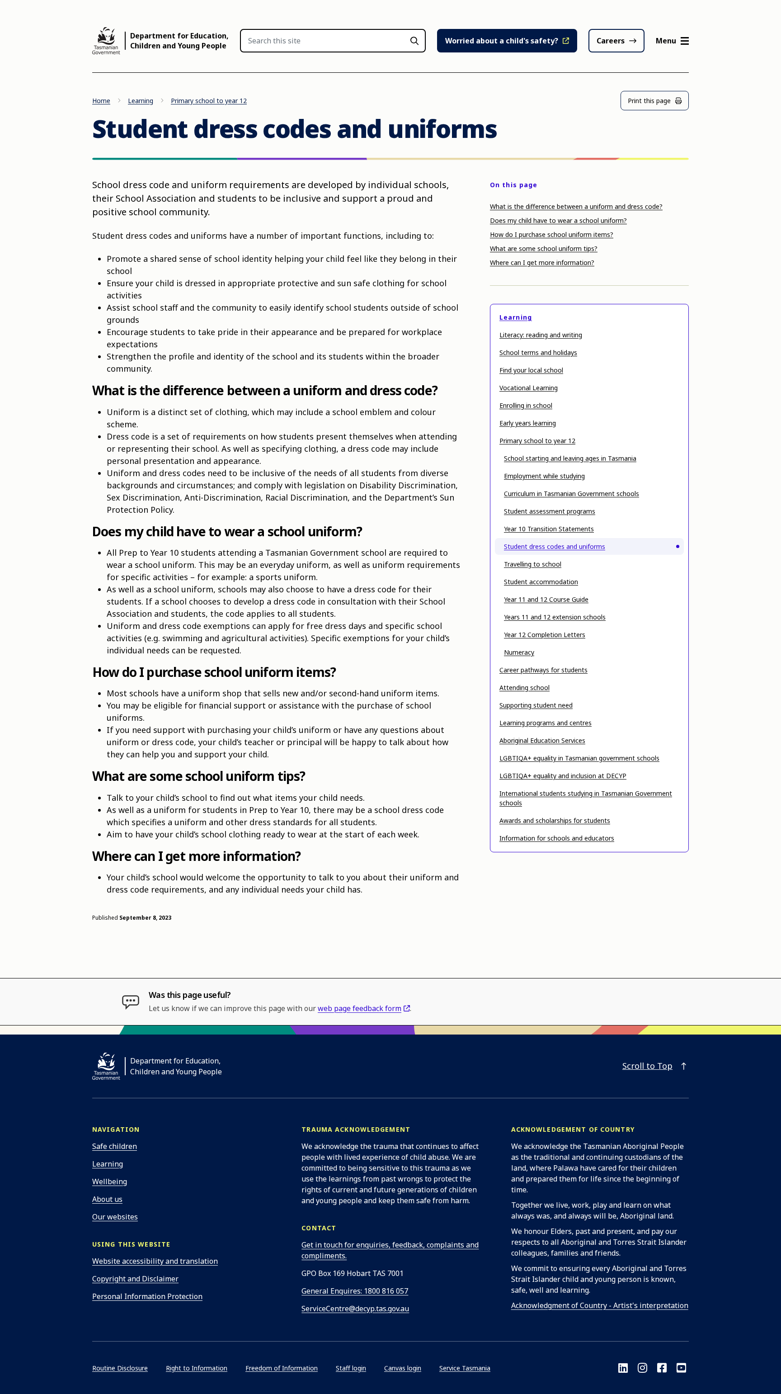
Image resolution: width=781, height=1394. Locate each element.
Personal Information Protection (147, 1296)
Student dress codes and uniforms (554, 546)
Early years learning (527, 423)
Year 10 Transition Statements (549, 529)
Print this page (649, 100)
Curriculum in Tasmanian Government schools (571, 493)
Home (101, 100)
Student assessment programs (549, 511)
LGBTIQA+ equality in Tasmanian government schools (579, 758)
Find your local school (531, 370)
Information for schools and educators (556, 838)
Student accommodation (541, 581)
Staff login (351, 1368)
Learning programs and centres (545, 722)
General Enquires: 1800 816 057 (354, 1291)
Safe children (114, 1146)
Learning (140, 100)
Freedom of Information (281, 1368)
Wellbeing (109, 1181)
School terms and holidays (538, 352)
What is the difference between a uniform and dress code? (576, 206)
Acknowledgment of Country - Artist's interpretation (599, 1305)
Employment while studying (544, 476)
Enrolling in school (525, 405)
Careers (611, 41)
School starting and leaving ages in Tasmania (570, 458)
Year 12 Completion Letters (544, 634)
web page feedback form (359, 1008)
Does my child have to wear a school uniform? (558, 220)
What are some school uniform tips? (544, 248)
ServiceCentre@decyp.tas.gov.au (355, 1309)
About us (107, 1199)
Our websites (115, 1217)
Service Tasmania (464, 1368)
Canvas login (402, 1368)
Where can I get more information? (542, 262)
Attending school (524, 687)
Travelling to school (532, 564)
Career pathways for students (543, 670)
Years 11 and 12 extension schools (555, 617)
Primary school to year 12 (209, 100)
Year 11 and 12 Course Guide (546, 599)
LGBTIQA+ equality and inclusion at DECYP (562, 775)
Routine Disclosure (120, 1368)
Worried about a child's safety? (501, 41)
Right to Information (196, 1368)
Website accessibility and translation (155, 1261)
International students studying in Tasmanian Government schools (585, 798)
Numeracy (519, 652)
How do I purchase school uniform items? (551, 234)
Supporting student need (536, 705)
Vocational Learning (528, 387)
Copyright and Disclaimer (135, 1279)
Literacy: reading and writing (540, 335)
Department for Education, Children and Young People (179, 41)
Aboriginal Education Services (542, 740)
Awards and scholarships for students (554, 820)
